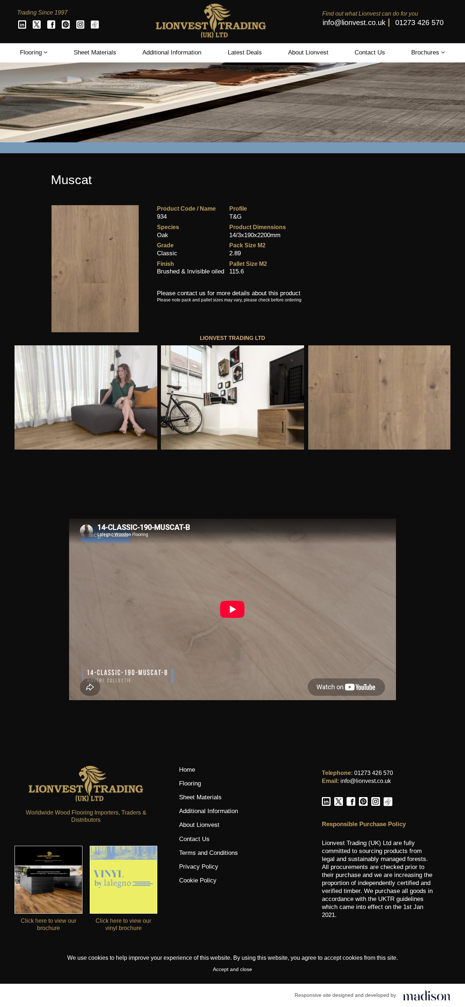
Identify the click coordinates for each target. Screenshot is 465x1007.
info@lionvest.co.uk (354, 23)
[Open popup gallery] (86, 397)
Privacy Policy (198, 866)
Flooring (32, 52)
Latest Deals (245, 52)
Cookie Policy (198, 880)
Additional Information (171, 52)
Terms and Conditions (208, 852)
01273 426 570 (419, 23)
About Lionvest (308, 52)
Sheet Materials (95, 52)
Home (187, 769)
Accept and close (232, 969)
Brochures (426, 52)
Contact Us (370, 52)
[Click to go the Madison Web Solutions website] (426, 995)
